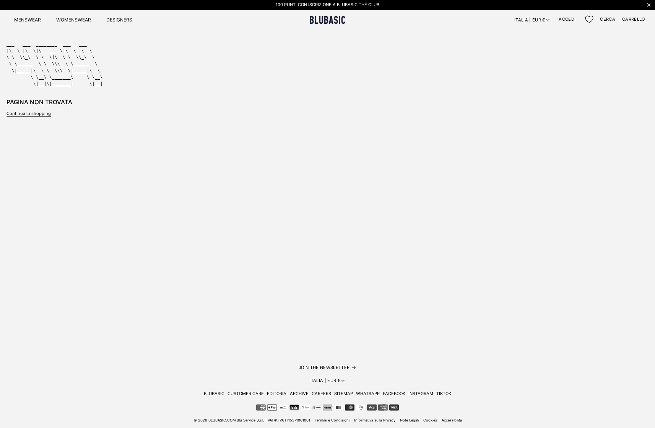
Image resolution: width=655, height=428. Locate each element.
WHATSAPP (368, 393)
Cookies (430, 420)
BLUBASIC (214, 393)
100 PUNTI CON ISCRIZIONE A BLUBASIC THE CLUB (327, 4)
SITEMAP (343, 393)
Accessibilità (452, 420)
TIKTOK (443, 393)
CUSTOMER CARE (246, 393)
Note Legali (409, 420)
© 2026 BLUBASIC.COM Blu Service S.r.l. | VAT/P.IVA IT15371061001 (251, 420)
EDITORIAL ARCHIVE (288, 393)
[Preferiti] (589, 19)
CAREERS (321, 393)
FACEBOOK (394, 393)
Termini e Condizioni (332, 420)
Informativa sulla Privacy (374, 420)
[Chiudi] (649, 5)
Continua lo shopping (29, 113)
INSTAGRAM (420, 393)
